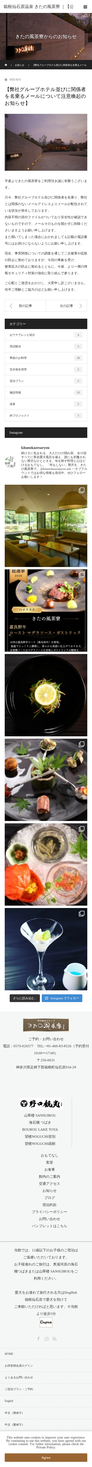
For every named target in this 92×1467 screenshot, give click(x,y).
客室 (49, 1162)
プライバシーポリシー (49, 1212)
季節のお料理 (45, 358)
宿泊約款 (49, 1205)
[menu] (85, 6)
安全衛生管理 (44, 369)
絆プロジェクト (44, 415)
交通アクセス (49, 1183)
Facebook (38, 1337)
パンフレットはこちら (49, 1226)
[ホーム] (6, 61)
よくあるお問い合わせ (19, 1377)
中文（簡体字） (15, 1413)
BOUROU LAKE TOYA (40, 1129)
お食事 (49, 1169)
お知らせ (49, 1191)
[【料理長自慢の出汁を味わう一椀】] (46, 695)
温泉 (44, 404)
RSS (54, 1337)
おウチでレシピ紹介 (44, 335)
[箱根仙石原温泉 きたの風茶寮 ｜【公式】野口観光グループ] (46, 1028)
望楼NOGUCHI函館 (40, 1144)
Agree (46, 1457)
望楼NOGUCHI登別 (40, 1136)
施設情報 (45, 392)
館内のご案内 (49, 1176)
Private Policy (45, 1447)
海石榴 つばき (40, 1122)
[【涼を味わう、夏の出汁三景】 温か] (46, 864)
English (9, 1401)
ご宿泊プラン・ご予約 (19, 1389)
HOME (9, 1354)
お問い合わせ (49, 1219)
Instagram (46, 1337)
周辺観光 (44, 346)
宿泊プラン (44, 381)
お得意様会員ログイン (19, 1365)
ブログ (49, 1198)
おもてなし (50, 1155)
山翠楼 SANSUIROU (40, 1115)
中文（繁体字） (15, 1424)
